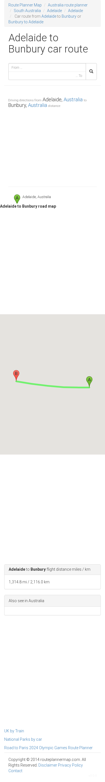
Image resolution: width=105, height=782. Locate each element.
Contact (15, 771)
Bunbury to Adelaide (25, 22)
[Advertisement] (52, 146)
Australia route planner (68, 5)
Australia (73, 99)
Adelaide (54, 10)
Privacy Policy (70, 765)
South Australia (27, 10)
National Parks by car (23, 739)
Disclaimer (47, 765)
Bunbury (69, 16)
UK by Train (14, 731)
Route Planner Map (25, 5)
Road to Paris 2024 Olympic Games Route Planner (48, 748)
